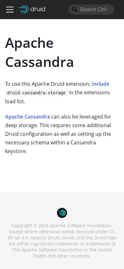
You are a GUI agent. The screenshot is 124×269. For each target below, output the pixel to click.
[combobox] (91, 9)
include (100, 83)
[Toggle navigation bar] (10, 9)
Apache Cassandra (27, 116)
